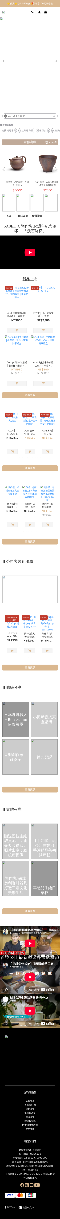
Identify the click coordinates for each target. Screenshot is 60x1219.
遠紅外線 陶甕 (26, 130)
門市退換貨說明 (30, 1125)
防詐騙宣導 (30, 1121)
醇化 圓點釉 (43, 130)
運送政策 (30, 1117)
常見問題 (30, 1129)
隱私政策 (30, 1109)
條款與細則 (30, 1105)
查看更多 (30, 789)
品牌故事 (30, 1101)
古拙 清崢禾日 (9, 130)
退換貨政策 (30, 1113)
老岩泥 (21, 116)
